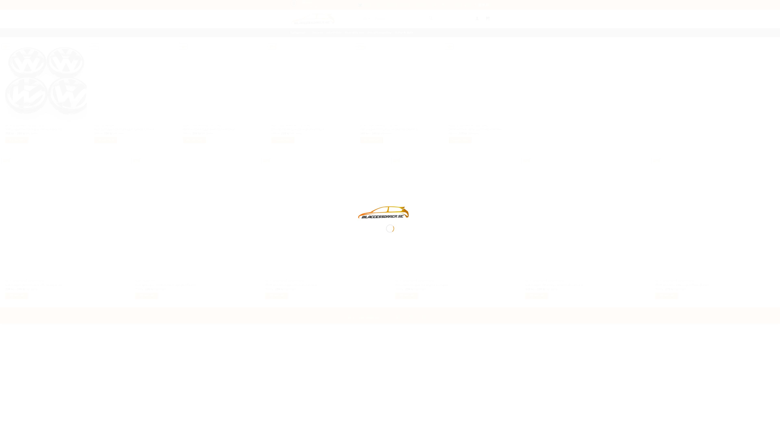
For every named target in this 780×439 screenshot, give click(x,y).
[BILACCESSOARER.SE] (384, 212)
